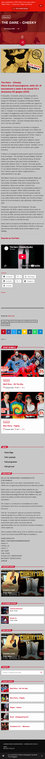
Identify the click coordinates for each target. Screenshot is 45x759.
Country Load (9, 589)
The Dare (5, 324)
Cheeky (4, 321)
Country (6, 586)
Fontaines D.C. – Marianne (20, 726)
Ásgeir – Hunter (16, 707)
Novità (22, 321)
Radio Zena (11, 316)
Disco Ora (6, 17)
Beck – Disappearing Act (19, 717)
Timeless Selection (16, 609)
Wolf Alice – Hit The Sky (13, 384)
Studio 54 (13, 618)
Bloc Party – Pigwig (11, 425)
